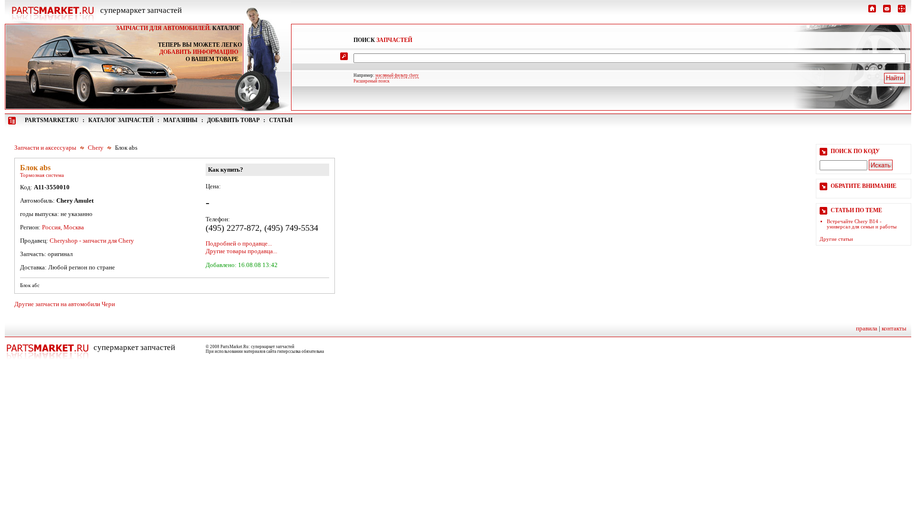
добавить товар (233, 120)
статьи (280, 120)
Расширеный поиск (371, 81)
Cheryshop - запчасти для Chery (92, 240)
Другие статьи (836, 239)
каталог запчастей (121, 120)
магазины (180, 120)
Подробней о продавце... (239, 243)
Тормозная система (42, 175)
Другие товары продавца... (241, 251)
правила (866, 328)
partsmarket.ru (52, 120)
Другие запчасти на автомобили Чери (64, 304)
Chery (96, 147)
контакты (894, 328)
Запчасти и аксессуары (45, 147)
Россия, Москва (63, 227)
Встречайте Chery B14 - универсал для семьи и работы (861, 224)
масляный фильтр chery (397, 75)
